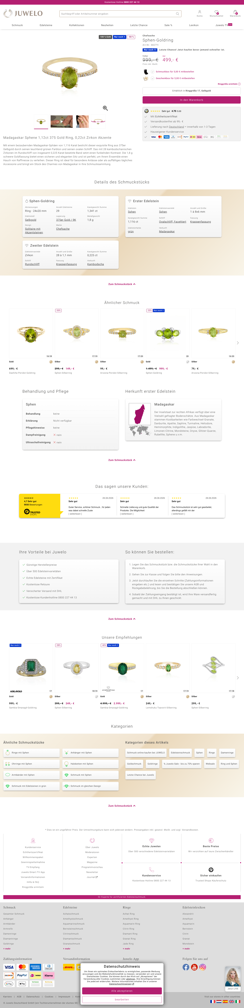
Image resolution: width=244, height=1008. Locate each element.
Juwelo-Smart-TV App (33, 872)
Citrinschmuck (71, 933)
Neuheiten (107, 25)
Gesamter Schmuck (13, 914)
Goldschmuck (134, 764)
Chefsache (63, 229)
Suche (178, 14)
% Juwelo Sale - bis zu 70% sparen (182, 764)
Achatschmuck (71, 914)
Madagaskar (167, 232)
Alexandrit (188, 914)
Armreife (8, 928)
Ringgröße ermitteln (33, 887)
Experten (92, 857)
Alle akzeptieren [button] (122, 991)
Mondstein (188, 943)
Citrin (186, 933)
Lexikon (194, 25)
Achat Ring (129, 914)
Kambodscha (95, 264)
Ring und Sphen (229, 764)
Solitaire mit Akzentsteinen (34, 231)
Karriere (7, 996)
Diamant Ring (130, 933)
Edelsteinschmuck (180, 752)
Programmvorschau (92, 867)
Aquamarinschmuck (74, 924)
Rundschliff (32, 264)
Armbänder (9, 924)
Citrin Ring (128, 928)
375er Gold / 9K (66, 220)
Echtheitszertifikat (33, 852)
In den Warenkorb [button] (191, 100)
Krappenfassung (200, 222)
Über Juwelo (92, 847)
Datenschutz (33, 996)
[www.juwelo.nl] (218, 1001)
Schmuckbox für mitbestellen (175, 71)
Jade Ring (128, 943)
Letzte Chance (139, 25)
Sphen (132, 212)
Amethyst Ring (131, 919)
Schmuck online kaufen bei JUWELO (146, 752)
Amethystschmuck (73, 919)
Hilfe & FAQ (33, 882)
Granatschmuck (71, 943)
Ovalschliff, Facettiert (172, 222)
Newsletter (92, 872)
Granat (186, 938)
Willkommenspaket (33, 857)
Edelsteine (46, 25)
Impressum (64, 996)
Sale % (168, 25)
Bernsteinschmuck (73, 928)
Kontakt (79, 996)
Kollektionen (76, 25)
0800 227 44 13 (162, 880)
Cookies (49, 996)
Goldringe (153, 764)
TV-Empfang (33, 867)
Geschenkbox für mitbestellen (175, 78)
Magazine (92, 862)
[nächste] (237, 342)
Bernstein (188, 928)
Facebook (186, 967)
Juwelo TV (223, 25)
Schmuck (17, 25)
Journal (91, 877)
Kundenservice (33, 847)
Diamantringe (10, 938)
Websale (210, 764)
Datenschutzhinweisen (120, 984)
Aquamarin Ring (131, 924)
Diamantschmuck (72, 938)
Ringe (212, 752)
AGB (19, 996)
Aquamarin (188, 924)
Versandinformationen (33, 877)
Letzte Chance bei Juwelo (140, 775)
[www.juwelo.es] (225, 1001)
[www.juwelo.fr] (212, 1001)
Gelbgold (30, 220)
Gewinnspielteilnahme (33, 862)
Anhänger (8, 919)
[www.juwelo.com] (231, 1001)
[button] (199, 14)
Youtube (194, 967)
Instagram (202, 967)
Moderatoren (92, 852)
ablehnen (130, 979)
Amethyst (188, 919)
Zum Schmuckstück (120, 284)
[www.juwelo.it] (237, 1001)
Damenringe (227, 752)
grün (131, 232)
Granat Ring (129, 938)
